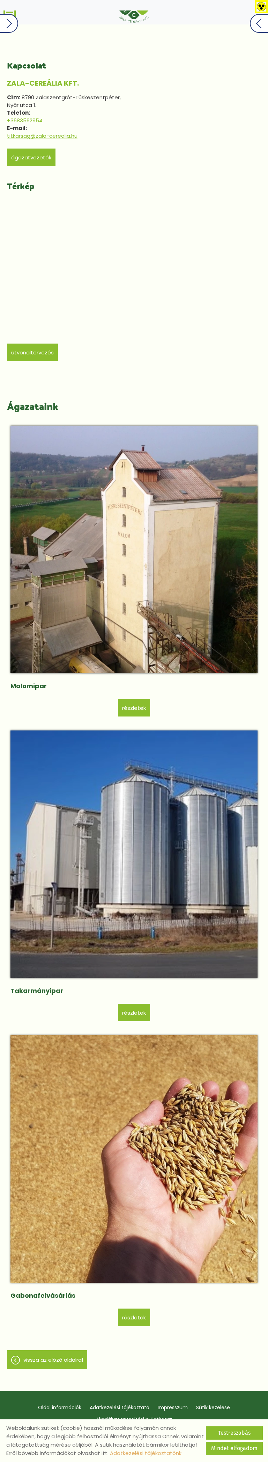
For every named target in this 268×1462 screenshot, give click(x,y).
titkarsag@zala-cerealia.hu (42, 135)
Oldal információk (59, 1407)
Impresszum (173, 1407)
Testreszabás (234, 1432)
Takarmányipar (36, 991)
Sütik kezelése (213, 1407)
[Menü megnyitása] (9, 12)
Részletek (134, 708)
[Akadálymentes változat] (260, 5)
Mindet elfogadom (234, 1448)
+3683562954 (25, 120)
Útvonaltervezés (32, 352)
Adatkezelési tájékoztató (119, 1407)
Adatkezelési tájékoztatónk (145, 1453)
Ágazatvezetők (31, 157)
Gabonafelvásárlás (42, 1295)
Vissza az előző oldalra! (53, 1359)
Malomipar (28, 686)
